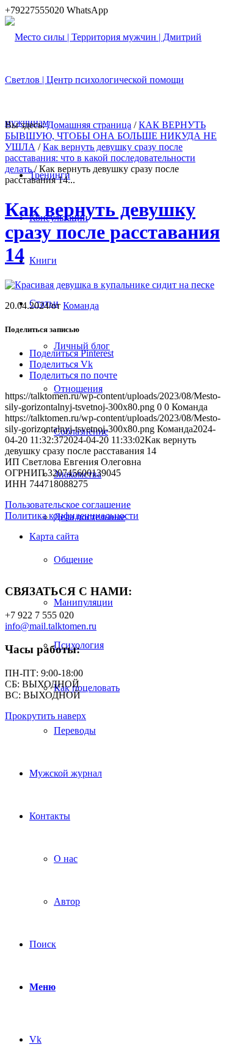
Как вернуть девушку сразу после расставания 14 (112, 232)
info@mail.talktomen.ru (50, 626)
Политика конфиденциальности (72, 515)
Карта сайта (54, 536)
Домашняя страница (89, 125)
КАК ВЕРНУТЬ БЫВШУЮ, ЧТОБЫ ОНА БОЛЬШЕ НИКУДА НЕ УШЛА (111, 136)
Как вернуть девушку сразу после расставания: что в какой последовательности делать (100, 158)
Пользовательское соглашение (68, 504)
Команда (81, 305)
